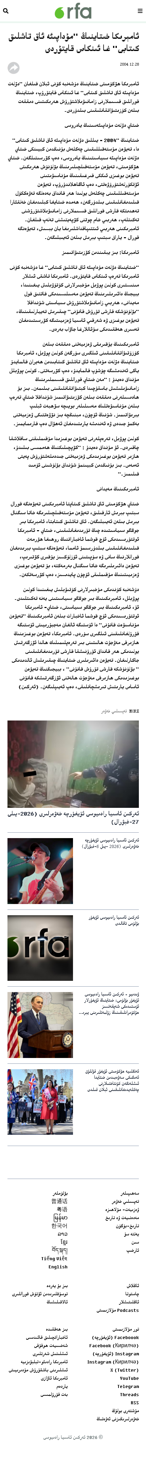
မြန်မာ (60, 1218)
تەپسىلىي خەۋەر (125, 1202)
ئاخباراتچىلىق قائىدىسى (47, 1338)
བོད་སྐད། (60, 1251)
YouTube (129, 1378)
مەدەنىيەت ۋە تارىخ (122, 1218)
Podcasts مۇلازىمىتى (117, 1310)
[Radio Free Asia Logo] (73, 10)
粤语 (62, 1210)
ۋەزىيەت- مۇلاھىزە (122, 1210)
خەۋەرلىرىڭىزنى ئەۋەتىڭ (117, 1419)
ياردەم (62, 1387)
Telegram (128, 1387)
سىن (135, 1242)
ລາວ (63, 1234)
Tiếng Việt (54, 1259)
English (58, 1267)
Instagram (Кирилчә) (113, 1362)
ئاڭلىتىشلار (129, 1302)
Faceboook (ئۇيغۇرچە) (115, 1338)
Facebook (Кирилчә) (114, 1346)
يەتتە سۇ (131, 1234)
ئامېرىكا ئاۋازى (54, 1378)
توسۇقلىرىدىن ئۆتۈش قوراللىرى (40, 1294)
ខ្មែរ (64, 1242)
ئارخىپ (132, 1251)
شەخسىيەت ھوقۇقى (51, 1346)
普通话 (59, 1202)
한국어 (59, 1226)
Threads (129, 1395)
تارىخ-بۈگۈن (127, 1226)
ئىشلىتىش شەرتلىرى (50, 1354)
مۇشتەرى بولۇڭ (125, 1411)
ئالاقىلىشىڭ (57, 1302)
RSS (135, 1403)
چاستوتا (132, 1294)
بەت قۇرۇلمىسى (54, 1395)
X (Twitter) (124, 1370)
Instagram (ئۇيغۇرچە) (115, 1354)
